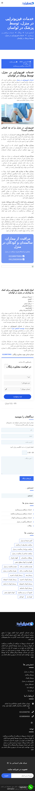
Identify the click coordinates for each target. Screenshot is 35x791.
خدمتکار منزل (29, 684)
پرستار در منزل (29, 671)
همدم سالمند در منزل (10, 566)
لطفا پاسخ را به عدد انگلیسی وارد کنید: (22, 447)
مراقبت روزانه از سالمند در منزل (22, 549)
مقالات (29, 525)
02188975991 (6, 354)
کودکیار (21, 597)
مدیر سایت (12, 62)
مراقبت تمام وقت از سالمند (24, 545)
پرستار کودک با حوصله (9, 579)
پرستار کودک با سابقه (9, 584)
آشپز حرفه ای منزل (26, 540)
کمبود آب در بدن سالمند (25, 592)
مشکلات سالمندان (26, 558)
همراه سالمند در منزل (9, 571)
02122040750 (24, 712)
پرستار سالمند (29, 675)
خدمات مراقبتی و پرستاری (21, 66)
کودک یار (29, 597)
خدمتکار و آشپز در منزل (24, 521)
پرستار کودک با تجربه (16, 575)
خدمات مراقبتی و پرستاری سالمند (21, 513)
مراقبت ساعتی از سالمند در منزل (22, 553)
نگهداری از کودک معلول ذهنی (23, 562)
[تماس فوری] (30, 787)
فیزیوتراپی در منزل (28, 681)
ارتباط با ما (30, 687)
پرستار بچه (29, 575)
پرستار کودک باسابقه (26, 588)
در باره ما (31, 690)
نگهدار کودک (14, 558)
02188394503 (24, 716)
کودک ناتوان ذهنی (9, 592)
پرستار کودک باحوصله (25, 584)
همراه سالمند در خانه (26, 571)
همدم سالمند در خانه (26, 566)
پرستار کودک (30, 678)
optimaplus (10, 789)
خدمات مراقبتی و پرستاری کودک (21, 517)
